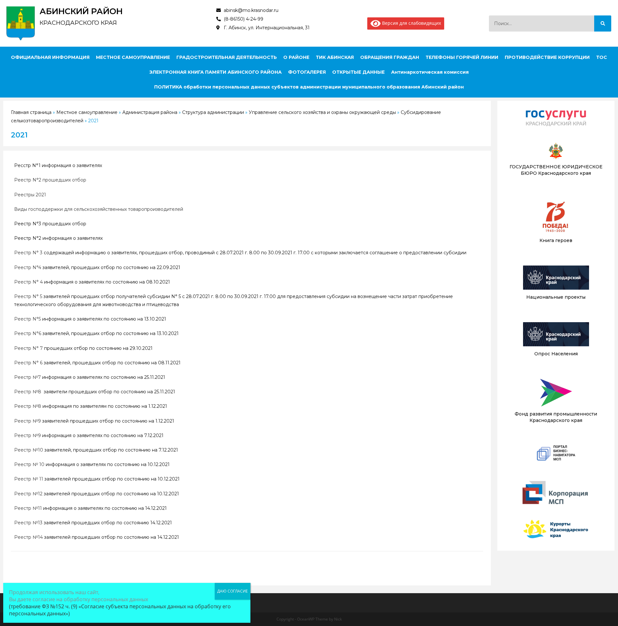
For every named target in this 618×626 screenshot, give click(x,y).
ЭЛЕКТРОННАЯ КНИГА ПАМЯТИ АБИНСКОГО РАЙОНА (215, 72)
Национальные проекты (555, 297)
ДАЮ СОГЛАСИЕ (232, 591)
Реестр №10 (28, 450)
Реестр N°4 (27, 267)
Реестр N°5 (27, 319)
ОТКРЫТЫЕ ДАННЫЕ (358, 72)
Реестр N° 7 (28, 348)
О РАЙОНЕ (296, 57)
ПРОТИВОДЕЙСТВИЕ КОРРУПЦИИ (547, 57)
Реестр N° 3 (28, 253)
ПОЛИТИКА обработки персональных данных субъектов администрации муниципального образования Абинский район (309, 87)
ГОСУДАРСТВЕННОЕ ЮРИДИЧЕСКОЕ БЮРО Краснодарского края (556, 170)
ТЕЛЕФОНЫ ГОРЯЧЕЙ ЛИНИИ (462, 57)
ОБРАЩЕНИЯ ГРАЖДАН (389, 57)
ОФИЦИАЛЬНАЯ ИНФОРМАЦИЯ (50, 57)
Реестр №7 (27, 377)
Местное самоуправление (86, 112)
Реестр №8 (27, 392)
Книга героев (555, 240)
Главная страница (31, 112)
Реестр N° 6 (28, 363)
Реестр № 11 (28, 479)
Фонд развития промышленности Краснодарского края (556, 417)
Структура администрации (213, 112)
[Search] (602, 23)
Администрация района (149, 112)
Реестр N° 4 (28, 282)
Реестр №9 (27, 421)
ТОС (601, 57)
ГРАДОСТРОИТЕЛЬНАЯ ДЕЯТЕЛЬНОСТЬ (226, 57)
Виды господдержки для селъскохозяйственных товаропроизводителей (98, 209)
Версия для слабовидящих (411, 23)
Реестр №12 (28, 494)
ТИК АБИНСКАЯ (335, 57)
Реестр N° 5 (28, 296)
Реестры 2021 (30, 195)
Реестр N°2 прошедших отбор (50, 180)
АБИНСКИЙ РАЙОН (81, 11)
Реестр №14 (28, 537)
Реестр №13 (28, 523)
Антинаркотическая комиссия (430, 72)
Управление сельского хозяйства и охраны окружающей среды (322, 112)
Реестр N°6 (27, 333)
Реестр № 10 (29, 464)
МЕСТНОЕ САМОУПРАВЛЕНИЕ (133, 57)
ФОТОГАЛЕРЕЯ (307, 72)
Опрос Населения (556, 354)
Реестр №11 (28, 508)
